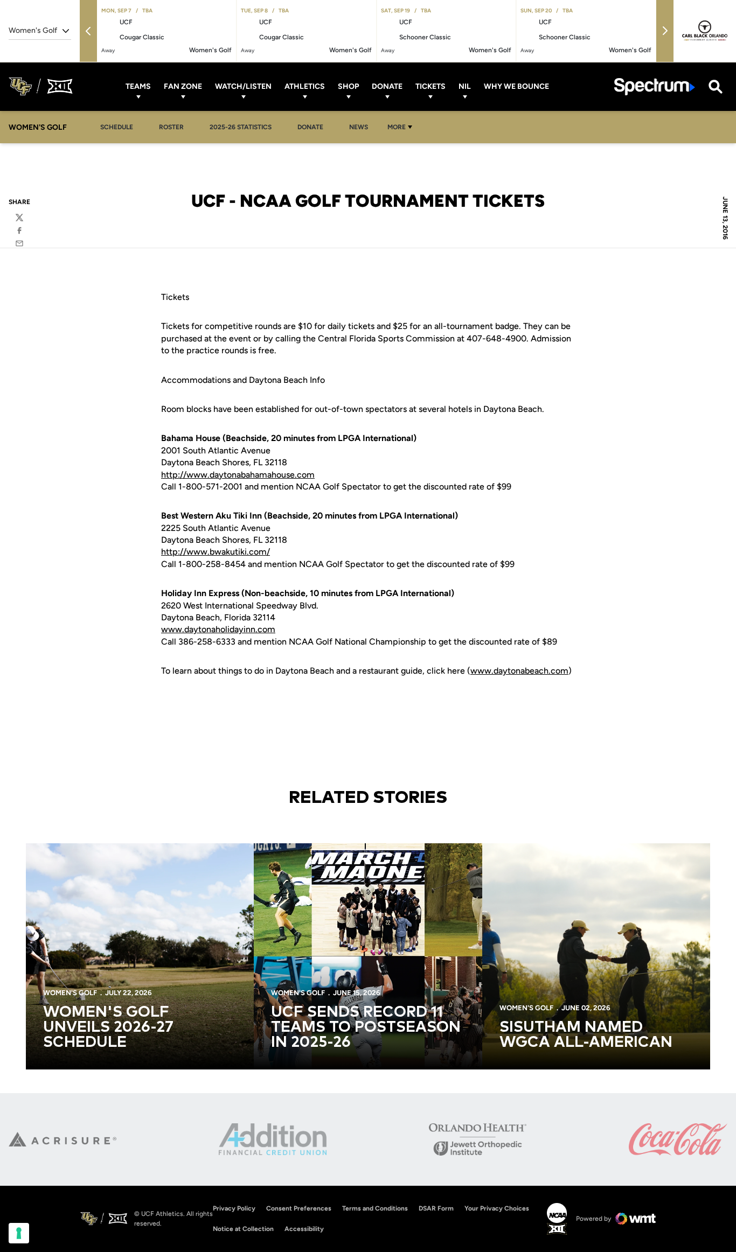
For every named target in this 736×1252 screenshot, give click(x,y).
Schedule (116, 127)
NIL (465, 86)
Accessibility (304, 1229)
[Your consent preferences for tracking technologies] (19, 1233)
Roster (171, 127)
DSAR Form (436, 1208)
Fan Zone (183, 86)
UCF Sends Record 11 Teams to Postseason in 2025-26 (366, 1027)
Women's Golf (70, 993)
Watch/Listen (243, 86)
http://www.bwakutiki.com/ (215, 552)
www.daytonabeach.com (519, 671)
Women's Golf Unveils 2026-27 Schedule (108, 1027)
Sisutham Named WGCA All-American (585, 1035)
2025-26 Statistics (243, 127)
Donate (387, 86)
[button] (88, 31)
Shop (348, 86)
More (396, 127)
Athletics (304, 86)
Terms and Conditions (375, 1208)
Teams (138, 86)
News (358, 127)
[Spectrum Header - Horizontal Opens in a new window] (654, 86)
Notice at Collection (243, 1229)
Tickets (430, 86)
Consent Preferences (298, 1208)
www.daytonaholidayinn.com (218, 629)
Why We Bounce (516, 86)
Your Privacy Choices (496, 1208)
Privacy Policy (234, 1208)
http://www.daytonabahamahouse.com (238, 475)
